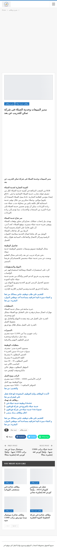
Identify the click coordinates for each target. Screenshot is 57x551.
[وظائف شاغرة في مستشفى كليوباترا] (15, 476)
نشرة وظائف (9, 104)
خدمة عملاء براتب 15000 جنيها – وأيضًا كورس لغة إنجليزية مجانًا (42, 452)
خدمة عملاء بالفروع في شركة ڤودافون (22, 406)
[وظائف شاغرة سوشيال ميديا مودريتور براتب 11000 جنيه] (15, 504)
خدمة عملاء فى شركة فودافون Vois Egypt (23, 409)
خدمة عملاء (13, 430)
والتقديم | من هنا (11, 388)
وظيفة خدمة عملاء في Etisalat (19, 403)
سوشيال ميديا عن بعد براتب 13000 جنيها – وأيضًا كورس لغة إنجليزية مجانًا (15, 452)
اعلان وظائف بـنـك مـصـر (16, 413)
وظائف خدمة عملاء (22, 104)
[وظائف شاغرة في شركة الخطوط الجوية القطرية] (41, 504)
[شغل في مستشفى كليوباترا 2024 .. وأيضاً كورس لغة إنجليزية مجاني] (41, 476)
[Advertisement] (28, 42)
